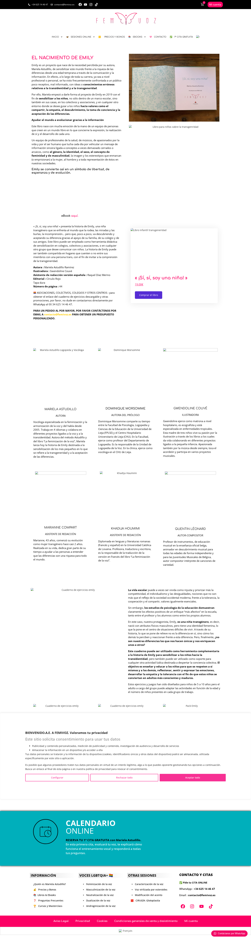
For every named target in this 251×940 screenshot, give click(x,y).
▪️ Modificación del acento (146, 895)
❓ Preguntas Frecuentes (48, 900)
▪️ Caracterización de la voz (147, 884)
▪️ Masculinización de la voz (98, 889)
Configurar (57, 777)
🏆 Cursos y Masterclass (47, 906)
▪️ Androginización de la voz (99, 906)
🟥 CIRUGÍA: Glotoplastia (145, 900)
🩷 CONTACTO (157, 37)
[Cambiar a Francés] (197, 37)
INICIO (55, 37)
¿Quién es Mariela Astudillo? (49, 884)
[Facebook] (80, 4)
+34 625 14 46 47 (204, 888)
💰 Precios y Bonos (44, 889)
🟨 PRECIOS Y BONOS (111, 37)
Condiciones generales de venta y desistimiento (146, 921)
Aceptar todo (192, 777)
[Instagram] (91, 4)
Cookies (102, 921)
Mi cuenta (191, 921)
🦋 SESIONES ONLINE (78, 37)
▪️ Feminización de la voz (97, 884)
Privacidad (82, 921)
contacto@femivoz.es (57, 314)
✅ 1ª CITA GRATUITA (181, 37)
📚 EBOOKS (135, 37)
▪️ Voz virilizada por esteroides (149, 889)
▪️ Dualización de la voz (96, 900)
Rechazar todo (124, 777)
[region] (125, 756)
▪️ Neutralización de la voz (98, 895)
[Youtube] (85, 4)
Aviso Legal (61, 921)
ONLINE (91, 827)
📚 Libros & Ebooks (44, 895)
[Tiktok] (96, 4)
